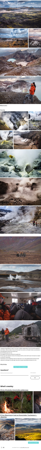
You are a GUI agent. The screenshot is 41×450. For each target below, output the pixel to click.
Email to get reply (33, 372)
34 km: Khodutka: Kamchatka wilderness (14, 390)
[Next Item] (39, 402)
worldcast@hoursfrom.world (24, 447)
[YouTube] (3, 447)
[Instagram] (1, 447)
